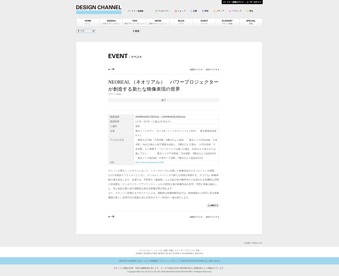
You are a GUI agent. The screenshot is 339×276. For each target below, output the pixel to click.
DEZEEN (147, 253)
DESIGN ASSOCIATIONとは (194, 261)
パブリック (189, 250)
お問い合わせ (214, 261)
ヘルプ (145, 261)
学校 (171, 250)
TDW (154, 253)
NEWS (161, 253)
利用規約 (154, 261)
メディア (178, 250)
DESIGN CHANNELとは (130, 261)
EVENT (176, 253)
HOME (139, 253)
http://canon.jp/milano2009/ (149, 162)
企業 (165, 250)
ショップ (157, 250)
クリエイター (145, 250)
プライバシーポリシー (169, 261)
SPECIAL (199, 253)
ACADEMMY (187, 253)
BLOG (168, 253)
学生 (198, 250)
